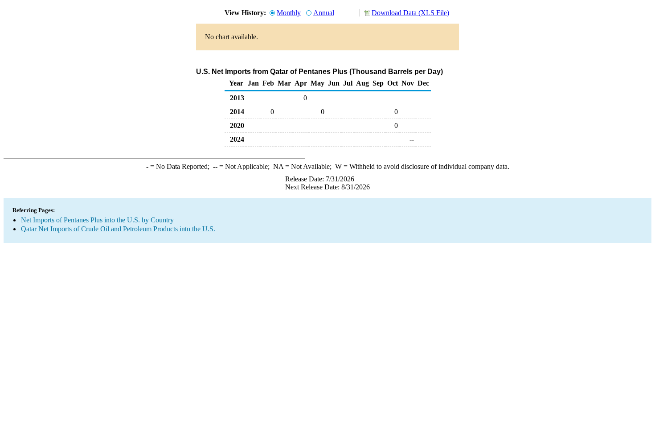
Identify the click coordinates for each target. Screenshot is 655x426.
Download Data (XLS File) (410, 12)
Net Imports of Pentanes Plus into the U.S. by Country (97, 220)
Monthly (289, 12)
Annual (323, 12)
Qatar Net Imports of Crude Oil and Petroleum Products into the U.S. (118, 229)
